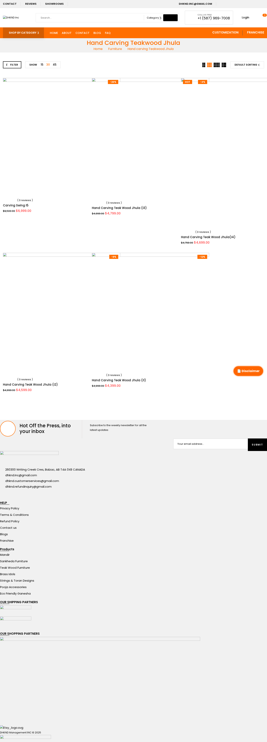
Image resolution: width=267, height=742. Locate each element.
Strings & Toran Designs (17, 580)
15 (42, 65)
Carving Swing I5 (16, 205)
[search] (170, 17)
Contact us (8, 528)
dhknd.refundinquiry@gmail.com (28, 486)
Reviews (31, 4)
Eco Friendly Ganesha (15, 593)
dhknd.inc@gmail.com (195, 4)
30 (48, 65)
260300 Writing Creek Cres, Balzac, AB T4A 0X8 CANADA (45, 469)
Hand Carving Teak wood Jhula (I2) (30, 384)
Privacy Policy (9, 508)
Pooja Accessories (13, 587)
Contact (10, 4)
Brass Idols (7, 574)
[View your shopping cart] (262, 17)
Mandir (5, 555)
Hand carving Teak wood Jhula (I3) (119, 208)
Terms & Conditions (14, 515)
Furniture (115, 49)
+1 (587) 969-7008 (213, 18)
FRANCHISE (255, 32)
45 (54, 65)
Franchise (7, 541)
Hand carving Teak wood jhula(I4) (208, 237)
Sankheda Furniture (14, 561)
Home (98, 49)
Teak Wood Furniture (15, 568)
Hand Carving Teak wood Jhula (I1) (119, 380)
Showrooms (54, 4)
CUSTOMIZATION (225, 32)
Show (33, 64)
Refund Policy (9, 521)
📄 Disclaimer (248, 371)
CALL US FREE (204, 14)
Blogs (4, 534)
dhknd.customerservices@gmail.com (32, 481)
